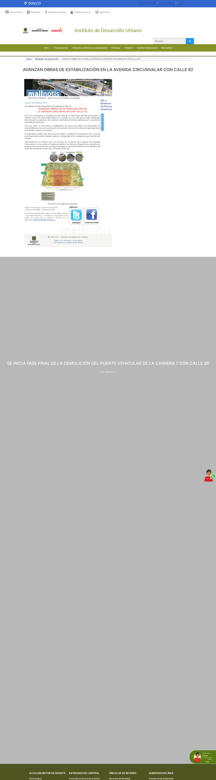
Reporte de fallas (75, 243)
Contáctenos (59, 243)
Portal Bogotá (35, 778)
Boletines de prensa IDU (46, 59)
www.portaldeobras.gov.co (44, 220)
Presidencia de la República (161, 778)
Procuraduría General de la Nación (84, 778)
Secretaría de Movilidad (119, 778)
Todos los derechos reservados (68, 240)
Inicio (28, 59)
